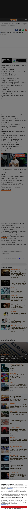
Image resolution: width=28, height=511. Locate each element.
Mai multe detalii (10, 488)
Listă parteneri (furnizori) (4, 504)
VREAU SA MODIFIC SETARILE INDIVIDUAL (14, 508)
